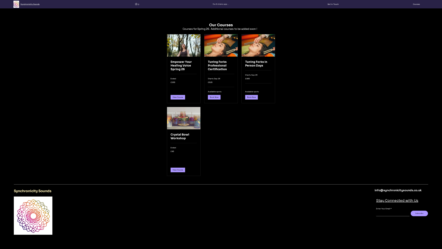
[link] (184, 65)
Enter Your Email (383, 209)
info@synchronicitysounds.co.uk (398, 190)
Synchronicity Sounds (32, 191)
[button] (137, 4)
